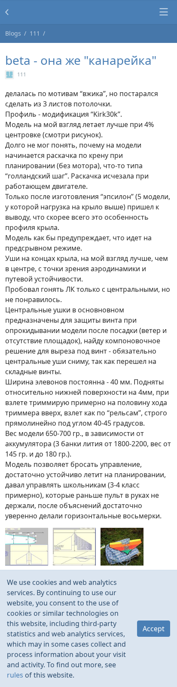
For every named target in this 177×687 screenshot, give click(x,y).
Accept (154, 628)
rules (15, 675)
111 (35, 33)
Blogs (13, 33)
